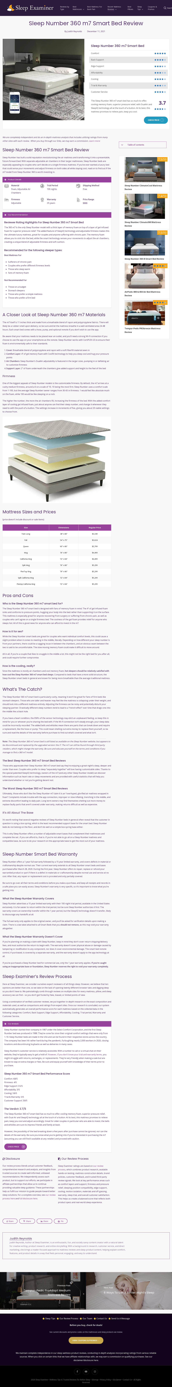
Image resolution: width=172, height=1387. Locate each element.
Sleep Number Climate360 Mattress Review (143, 224)
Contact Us (127, 1379)
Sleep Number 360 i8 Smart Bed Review (144, 258)
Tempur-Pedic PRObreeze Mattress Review (142, 330)
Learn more (94, 141)
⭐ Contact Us (100, 1318)
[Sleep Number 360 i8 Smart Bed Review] (145, 254)
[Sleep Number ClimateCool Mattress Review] (145, 181)
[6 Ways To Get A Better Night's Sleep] (129, 1291)
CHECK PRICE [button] (153, 120)
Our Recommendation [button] (18, 215)
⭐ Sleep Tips (48, 1318)
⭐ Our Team (86, 1318)
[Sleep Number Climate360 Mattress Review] (145, 218)
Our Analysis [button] (13, 1023)
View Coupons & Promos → (86, 1340)
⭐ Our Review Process (67, 1318)
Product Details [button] (14, 179)
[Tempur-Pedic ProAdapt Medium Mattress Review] (43, 1291)
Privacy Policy (105, 1379)
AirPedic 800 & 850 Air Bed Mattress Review (142, 293)
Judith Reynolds (74, 31)
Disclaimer (117, 1379)
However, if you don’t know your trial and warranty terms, (75, 1054)
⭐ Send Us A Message (119, 1318)
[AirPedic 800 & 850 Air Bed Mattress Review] (145, 287)
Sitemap (95, 1379)
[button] (15, 1147)
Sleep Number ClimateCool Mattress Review (143, 187)
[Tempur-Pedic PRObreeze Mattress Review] (145, 324)
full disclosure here (28, 1198)
